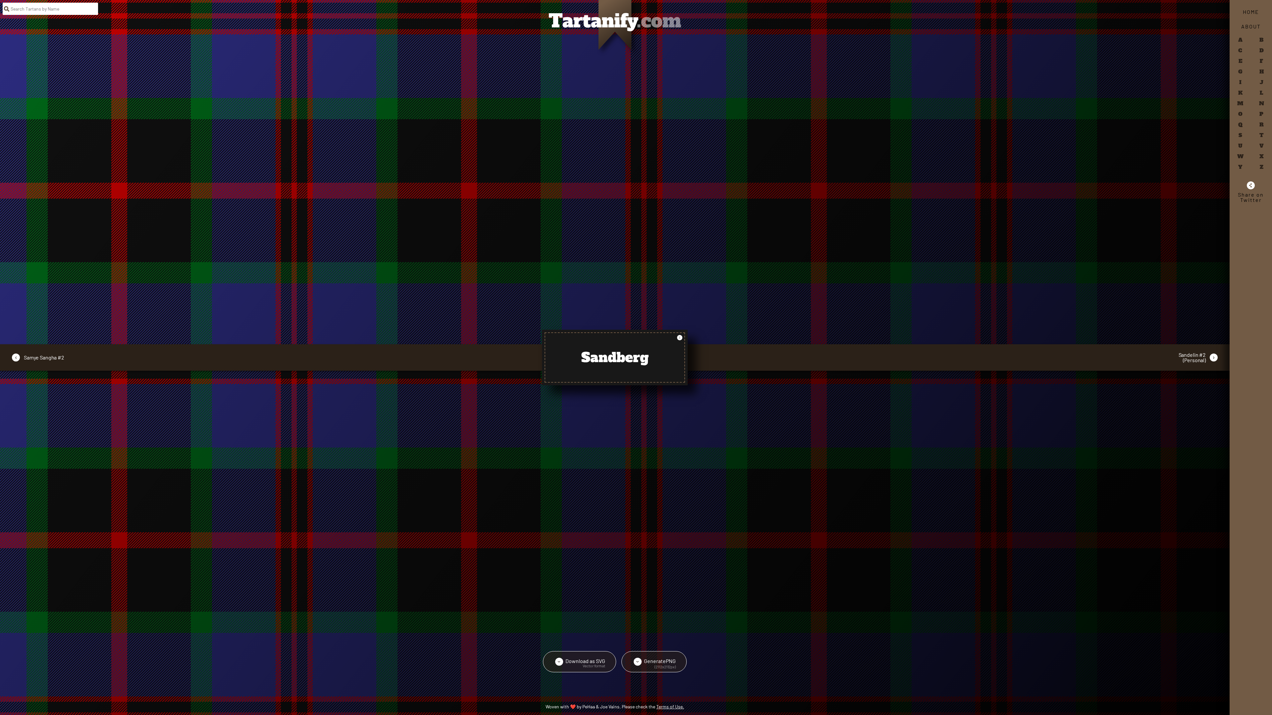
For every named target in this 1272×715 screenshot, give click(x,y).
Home (1251, 12)
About (1251, 26)
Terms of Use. (670, 706)
